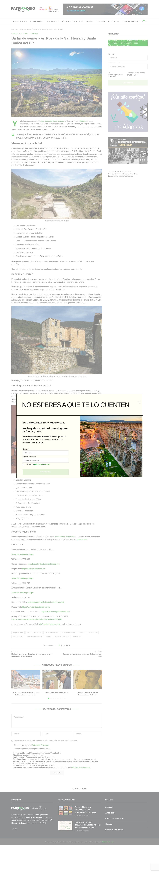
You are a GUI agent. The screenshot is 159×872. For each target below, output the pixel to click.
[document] (79, 436)
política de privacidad (42, 464)
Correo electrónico (29, 456)
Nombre (26, 449)
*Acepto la (38, 464)
